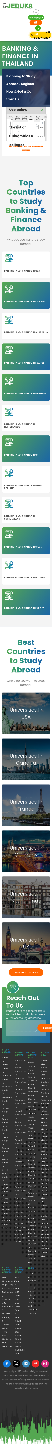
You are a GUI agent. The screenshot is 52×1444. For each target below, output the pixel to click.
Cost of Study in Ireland (32, 1110)
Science (6, 1299)
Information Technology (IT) (8, 1292)
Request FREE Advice (36, 22)
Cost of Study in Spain (32, 1120)
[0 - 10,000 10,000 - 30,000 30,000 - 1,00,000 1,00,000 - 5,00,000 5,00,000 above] (43, 129)
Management (8, 1281)
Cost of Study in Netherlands (34, 1088)
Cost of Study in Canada (32, 1222)
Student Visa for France (45, 1064)
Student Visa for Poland (45, 1140)
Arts (4, 1303)
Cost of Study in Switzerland (33, 1099)
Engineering (8, 1285)
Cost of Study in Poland (32, 1142)
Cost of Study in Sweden (32, 1164)
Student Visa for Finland (45, 1151)
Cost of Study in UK (32, 1200)
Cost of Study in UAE (32, 1258)
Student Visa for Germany (45, 1075)
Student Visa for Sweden (45, 1162)
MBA (4, 1277)
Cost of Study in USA (32, 1211)
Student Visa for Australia (45, 1230)
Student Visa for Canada (45, 1220)
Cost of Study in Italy (32, 1131)
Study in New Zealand (6, 1217)
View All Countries (26, 972)
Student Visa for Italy (45, 1129)
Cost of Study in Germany (32, 1077)
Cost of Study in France (32, 1066)
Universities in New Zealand (20, 1230)
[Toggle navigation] (7, 23)
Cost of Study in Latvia (32, 1175)
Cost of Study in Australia (32, 1233)
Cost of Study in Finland (32, 1153)
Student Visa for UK (45, 1198)
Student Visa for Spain (45, 1118)
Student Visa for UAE (45, 1256)
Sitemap (32, 1313)
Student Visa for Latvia (45, 1172)
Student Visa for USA (45, 1209)
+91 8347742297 (42, 35)
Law (4, 1335)
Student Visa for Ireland (45, 1107)
